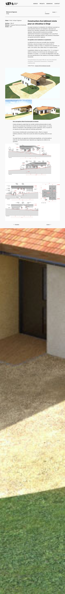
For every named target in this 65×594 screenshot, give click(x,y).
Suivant (54, 12)
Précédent (47, 13)
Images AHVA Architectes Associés (42, 65)
